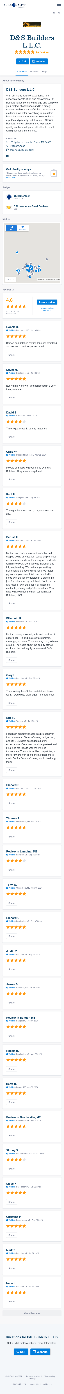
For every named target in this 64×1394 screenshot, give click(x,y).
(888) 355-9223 (19, 1384)
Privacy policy (49, 1376)
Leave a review (47, 302)
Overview (22, 71)
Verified (11, 330)
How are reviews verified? (47, 309)
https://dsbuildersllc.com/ (22, 150)
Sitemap (32, 1378)
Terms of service (33, 1376)
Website (40, 61)
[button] (46, 259)
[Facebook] (7, 156)
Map (44, 71)
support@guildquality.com (41, 1384)
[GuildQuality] (14, 5)
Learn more (11, 177)
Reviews (34, 71)
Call (24, 61)
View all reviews (32, 1313)
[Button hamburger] (59, 5)
